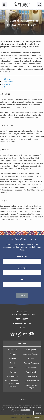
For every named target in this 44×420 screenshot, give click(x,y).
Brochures (13, 358)
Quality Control (31, 376)
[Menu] (4, 4)
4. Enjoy (5, 87)
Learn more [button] (25, 410)
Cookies (23, 400)
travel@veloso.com (22, 323)
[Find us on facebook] (24, 328)
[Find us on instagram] (20, 328)
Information (12, 367)
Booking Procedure (31, 363)
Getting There (31, 350)
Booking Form (12, 376)
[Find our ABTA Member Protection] (25, 336)
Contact (13, 354)
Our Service (12, 350)
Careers (31, 358)
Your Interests (31, 372)
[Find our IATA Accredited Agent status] (12, 336)
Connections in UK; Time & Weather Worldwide (12, 383)
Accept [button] (38, 413)
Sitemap (13, 372)
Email (22, 280)
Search (12, 363)
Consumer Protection (31, 354)
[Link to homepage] (22, 4)
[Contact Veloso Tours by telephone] (39, 4)
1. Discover (6, 79)
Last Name (22, 268)
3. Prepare (6, 84)
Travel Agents (31, 367)
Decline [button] (37, 417)
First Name (22, 256)
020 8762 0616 (22, 318)
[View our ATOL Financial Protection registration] (18, 336)
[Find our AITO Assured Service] (31, 336)
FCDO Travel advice (31, 381)
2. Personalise (7, 81)
